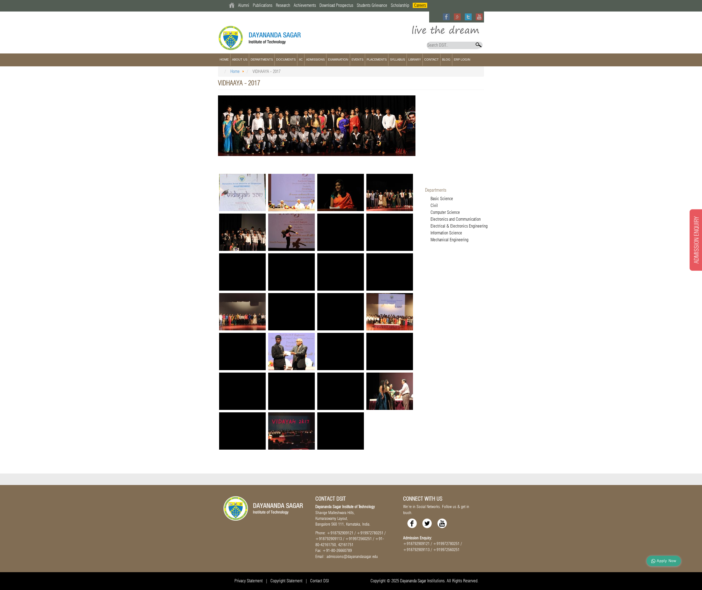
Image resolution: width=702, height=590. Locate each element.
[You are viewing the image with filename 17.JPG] (291, 272)
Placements (377, 59)
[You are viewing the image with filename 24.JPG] (242, 351)
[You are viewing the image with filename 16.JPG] (242, 272)
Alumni (243, 5)
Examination (338, 59)
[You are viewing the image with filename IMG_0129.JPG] (340, 431)
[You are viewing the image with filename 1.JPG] (291, 192)
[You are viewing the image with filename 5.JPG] (242, 391)
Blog (446, 59)
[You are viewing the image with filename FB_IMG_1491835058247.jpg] (291, 431)
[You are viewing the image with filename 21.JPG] (291, 311)
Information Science (446, 233)
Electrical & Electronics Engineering (459, 226)
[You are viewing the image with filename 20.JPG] (242, 311)
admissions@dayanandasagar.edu (352, 556)
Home (224, 59)
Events (357, 59)
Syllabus (397, 59)
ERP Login (462, 59)
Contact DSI (319, 580)
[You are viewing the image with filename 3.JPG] (340, 351)
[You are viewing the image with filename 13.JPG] (291, 232)
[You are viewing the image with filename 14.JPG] (340, 232)
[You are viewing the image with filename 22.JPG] (340, 311)
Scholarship (400, 5)
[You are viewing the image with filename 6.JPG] (291, 391)
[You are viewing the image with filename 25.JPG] (291, 351)
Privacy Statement (248, 580)
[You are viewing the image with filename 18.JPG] (340, 272)
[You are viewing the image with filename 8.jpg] (389, 391)
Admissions (315, 59)
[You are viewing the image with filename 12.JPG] (242, 232)
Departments (262, 59)
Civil (434, 205)
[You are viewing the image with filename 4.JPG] (389, 351)
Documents (286, 59)
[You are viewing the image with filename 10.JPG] (340, 192)
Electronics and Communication (456, 219)
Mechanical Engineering (449, 239)
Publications (262, 5)
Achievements (305, 5)
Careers (420, 5)
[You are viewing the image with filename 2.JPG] (389, 272)
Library (414, 59)
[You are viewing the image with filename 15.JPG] (389, 232)
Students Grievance (372, 5)
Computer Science (445, 212)
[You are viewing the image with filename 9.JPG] (242, 431)
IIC (301, 59)
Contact (431, 59)
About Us (239, 59)
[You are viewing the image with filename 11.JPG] (389, 192)
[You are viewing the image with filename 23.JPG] (389, 311)
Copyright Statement (286, 580)
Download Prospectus (336, 5)
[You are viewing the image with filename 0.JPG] (242, 192)
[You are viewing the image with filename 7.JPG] (340, 391)
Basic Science (442, 198)
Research (283, 5)
